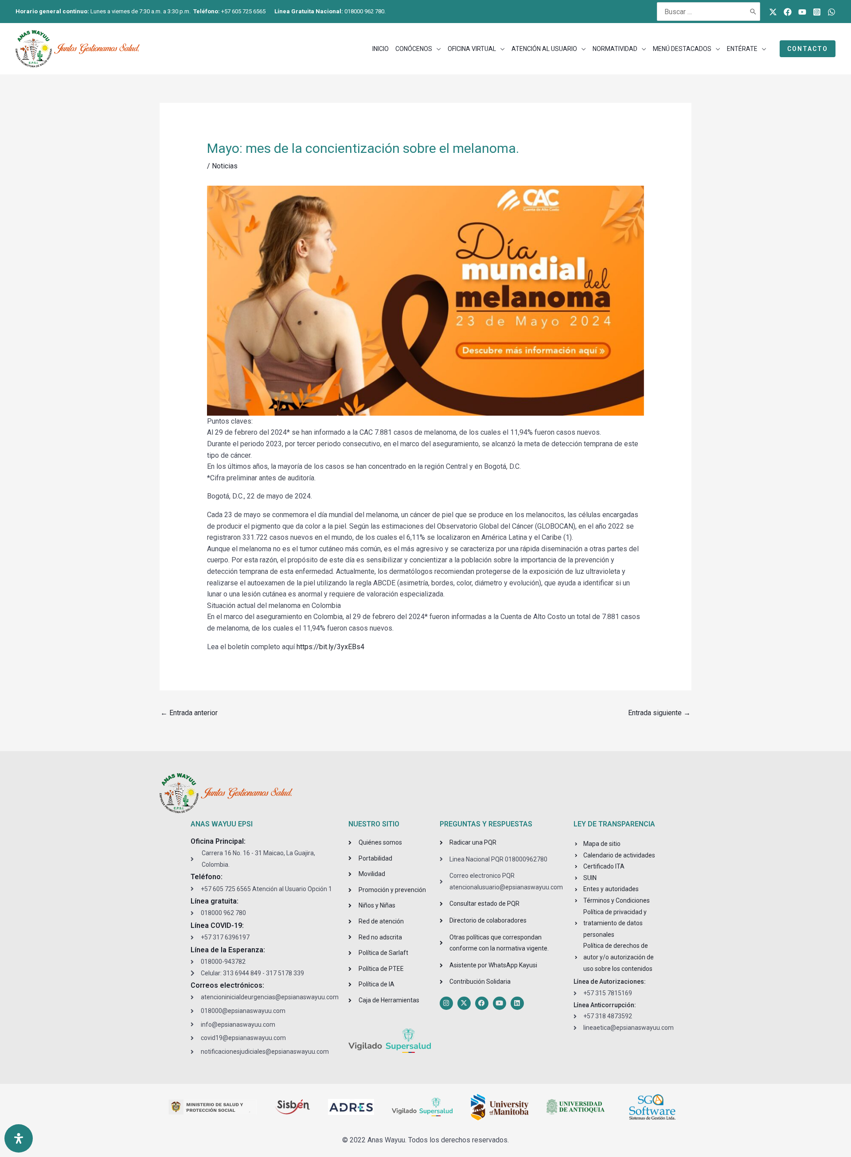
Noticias (225, 166)
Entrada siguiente (659, 713)
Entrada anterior (189, 713)
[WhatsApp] (831, 12)
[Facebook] (788, 12)
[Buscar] (753, 11)
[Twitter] (773, 12)
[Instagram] (817, 12)
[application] (436, 48)
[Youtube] (802, 12)
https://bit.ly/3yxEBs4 (330, 647)
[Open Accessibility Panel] (18, 1138)
